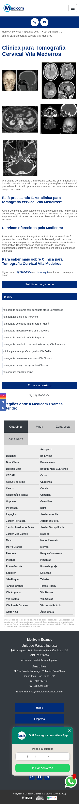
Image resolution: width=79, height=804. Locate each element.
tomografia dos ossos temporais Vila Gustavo (28, 358)
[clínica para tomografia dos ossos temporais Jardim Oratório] (20, 158)
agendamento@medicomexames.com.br (40, 691)
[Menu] (73, 8)
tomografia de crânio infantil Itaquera (23, 337)
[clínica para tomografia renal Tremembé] (20, 119)
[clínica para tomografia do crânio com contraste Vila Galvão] (59, 119)
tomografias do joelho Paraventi (20, 316)
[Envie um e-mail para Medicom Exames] (44, 22)
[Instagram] (32, 777)
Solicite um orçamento (39, 284)
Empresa (39, 718)
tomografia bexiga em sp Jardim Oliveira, (25, 365)
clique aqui (42, 272)
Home (39, 707)
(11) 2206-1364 (23, 272)
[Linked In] (47, 777)
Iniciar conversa (42, 768)
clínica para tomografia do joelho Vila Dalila (27, 351)
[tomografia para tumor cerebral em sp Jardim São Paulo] (59, 80)
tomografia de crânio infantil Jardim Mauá (26, 323)
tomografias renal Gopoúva (18, 372)
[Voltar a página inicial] (13, 8)
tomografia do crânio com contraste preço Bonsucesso (33, 310)
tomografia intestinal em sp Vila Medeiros (26, 330)
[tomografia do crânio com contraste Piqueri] (20, 80)
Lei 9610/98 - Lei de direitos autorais (23, 626)
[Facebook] (39, 777)
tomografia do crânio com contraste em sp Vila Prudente (34, 344)
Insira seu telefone (42, 749)
